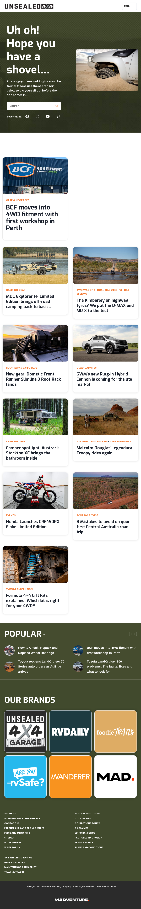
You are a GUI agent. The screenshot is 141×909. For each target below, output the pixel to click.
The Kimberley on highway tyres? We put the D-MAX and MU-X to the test (105, 305)
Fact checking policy (88, 837)
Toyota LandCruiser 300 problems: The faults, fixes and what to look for (109, 666)
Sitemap (9, 837)
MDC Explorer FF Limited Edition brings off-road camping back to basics (30, 301)
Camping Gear (15, 290)
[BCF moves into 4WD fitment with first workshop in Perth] (78, 650)
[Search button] (56, 106)
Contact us (11, 823)
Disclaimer (81, 828)
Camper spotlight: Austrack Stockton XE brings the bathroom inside (32, 453)
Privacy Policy (84, 842)
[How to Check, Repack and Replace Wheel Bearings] (9, 650)
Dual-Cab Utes (107, 290)
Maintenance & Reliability (20, 867)
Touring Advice (87, 515)
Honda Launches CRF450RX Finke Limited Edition (32, 524)
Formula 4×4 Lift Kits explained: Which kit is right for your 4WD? (32, 600)
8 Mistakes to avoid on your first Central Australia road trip (103, 527)
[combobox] (29, 106)
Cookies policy (84, 818)
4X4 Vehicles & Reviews (92, 441)
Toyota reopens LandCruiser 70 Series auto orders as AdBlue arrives (41, 666)
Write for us (12, 847)
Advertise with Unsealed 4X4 (22, 818)
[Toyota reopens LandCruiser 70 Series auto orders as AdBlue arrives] (9, 666)
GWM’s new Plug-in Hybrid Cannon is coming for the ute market (104, 379)
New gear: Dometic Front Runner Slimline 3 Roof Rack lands (33, 379)
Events (11, 515)
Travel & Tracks (14, 871)
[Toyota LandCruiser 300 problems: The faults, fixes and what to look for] (78, 666)
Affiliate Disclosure (87, 813)
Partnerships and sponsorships (24, 828)
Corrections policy (87, 823)
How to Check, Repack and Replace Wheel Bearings (38, 650)
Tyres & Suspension (19, 589)
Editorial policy (85, 833)
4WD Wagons (86, 290)
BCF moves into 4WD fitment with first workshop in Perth (32, 218)
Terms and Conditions (89, 847)
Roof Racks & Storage (21, 367)
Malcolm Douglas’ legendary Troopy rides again (104, 450)
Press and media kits (17, 833)
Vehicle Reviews (120, 441)
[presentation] (35, 175)
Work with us (12, 842)
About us (10, 813)
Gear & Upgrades (17, 200)
